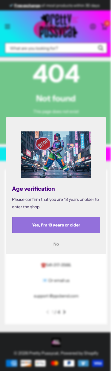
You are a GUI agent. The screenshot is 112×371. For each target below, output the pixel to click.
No (56, 243)
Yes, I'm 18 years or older (56, 225)
